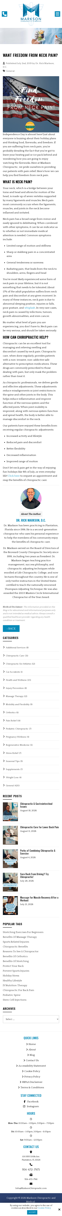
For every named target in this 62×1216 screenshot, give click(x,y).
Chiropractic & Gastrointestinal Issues (36, 805)
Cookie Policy (44, 1208)
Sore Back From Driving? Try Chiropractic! (34, 875)
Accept (32, 1212)
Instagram (33, 1106)
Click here (14, 476)
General (10, 71)
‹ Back (11, 628)
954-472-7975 (31, 1169)
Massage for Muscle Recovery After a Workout (39, 899)
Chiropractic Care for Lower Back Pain (39, 827)
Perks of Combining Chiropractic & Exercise (37, 852)
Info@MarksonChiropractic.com (31, 1188)
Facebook (33, 1101)
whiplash (29, 307)
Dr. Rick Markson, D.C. (31, 520)
